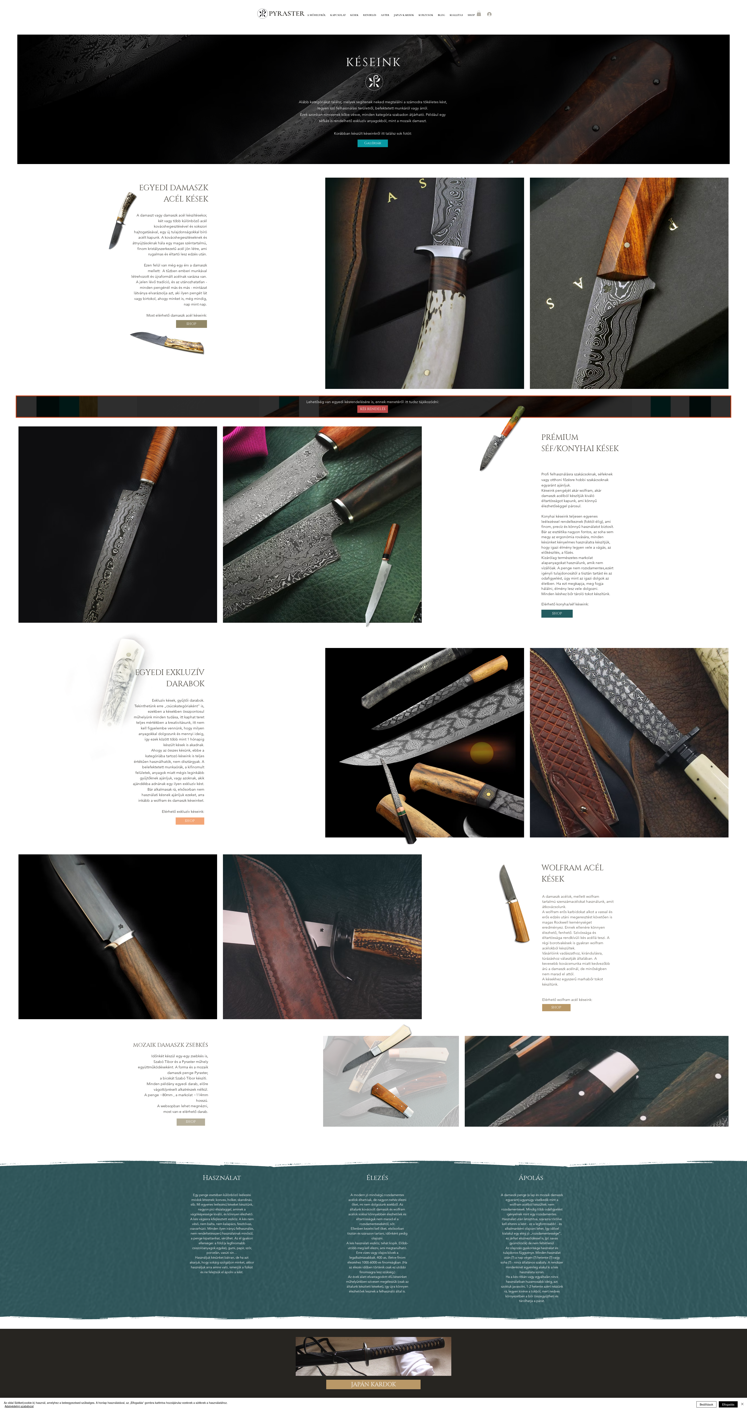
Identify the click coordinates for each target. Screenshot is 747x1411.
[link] (479, 13)
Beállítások (706, 1404)
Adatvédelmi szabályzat (19, 1406)
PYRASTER (287, 13)
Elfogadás (728, 1404)
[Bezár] (742, 1404)
